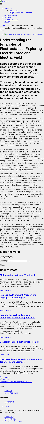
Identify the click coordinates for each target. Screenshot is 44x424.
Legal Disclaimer (11, 393)
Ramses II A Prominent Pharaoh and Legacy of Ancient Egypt (18, 296)
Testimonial (9, 402)
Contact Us (13, 10)
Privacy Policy (10, 419)
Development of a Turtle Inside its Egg (19, 342)
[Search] (29, 261)
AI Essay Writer (11, 15)
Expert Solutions (11, 19)
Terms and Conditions (13, 421)
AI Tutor (8, 17)
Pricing (7, 22)
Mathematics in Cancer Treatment (17, 275)
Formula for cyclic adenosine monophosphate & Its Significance (17, 316)
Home (2, 26)
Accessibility (9, 416)
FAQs (7, 406)
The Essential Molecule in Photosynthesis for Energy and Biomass (21, 360)
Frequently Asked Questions (20, 13)
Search (3, 261)
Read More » (5, 290)
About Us (8, 8)
